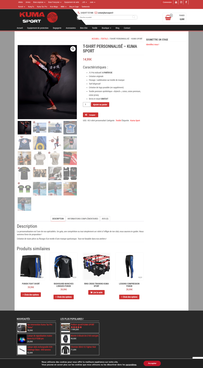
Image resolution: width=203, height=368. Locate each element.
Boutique (106, 28)
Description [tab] (58, 218)
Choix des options (31, 294)
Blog (117, 28)
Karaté (21, 7)
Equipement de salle (71, 2)
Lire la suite (98, 292)
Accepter (152, 363)
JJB (83, 2)
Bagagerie (57, 28)
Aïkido (20, 2)
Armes (28, 2)
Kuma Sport (135, 120)
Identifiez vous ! (152, 44)
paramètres (131, 364)
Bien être (84, 28)
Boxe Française (54, 2)
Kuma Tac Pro (42, 7)
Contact (127, 28)
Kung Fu (31, 7)
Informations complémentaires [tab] (82, 218)
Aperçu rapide (43, 257)
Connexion (167, 2)
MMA (63, 7)
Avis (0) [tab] (105, 218)
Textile (94, 28)
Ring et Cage (74, 7)
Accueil (20, 28)
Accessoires (71, 28)
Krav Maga (54, 7)
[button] (73, 49)
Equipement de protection (37, 28)
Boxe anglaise (38, 2)
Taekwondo (86, 7)
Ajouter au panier (100, 104)
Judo (92, 2)
